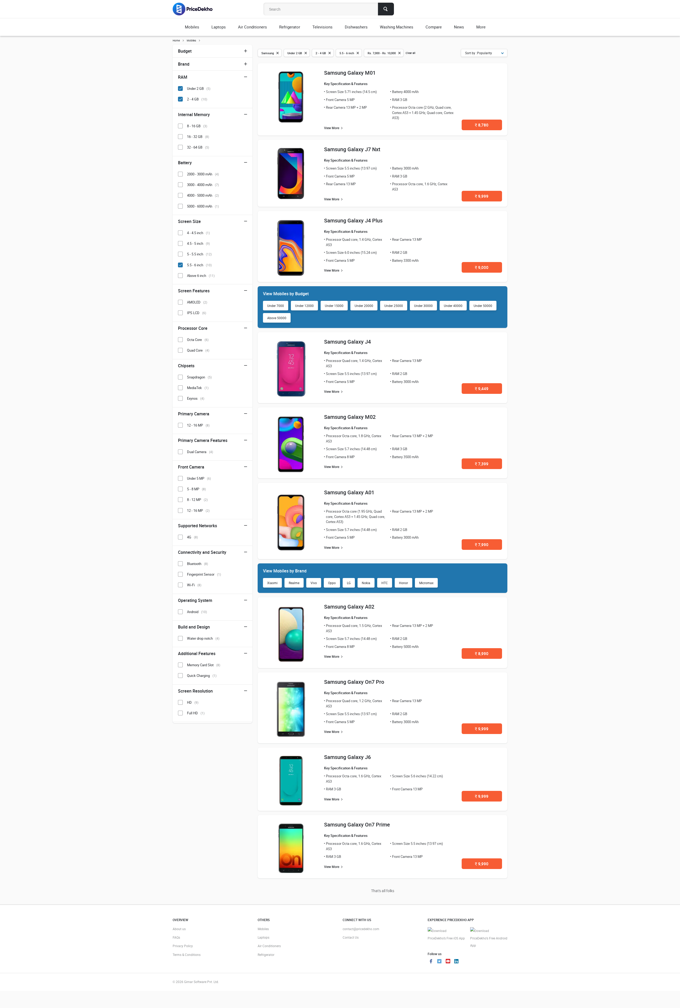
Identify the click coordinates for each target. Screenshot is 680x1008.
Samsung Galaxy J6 (347, 757)
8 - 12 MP (197, 499)
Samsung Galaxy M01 (350, 72)
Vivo (314, 583)
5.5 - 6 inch (199, 265)
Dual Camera (200, 451)
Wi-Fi (194, 585)
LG (349, 583)
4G (192, 537)
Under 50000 (483, 305)
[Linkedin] (456, 962)
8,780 (481, 125)
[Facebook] (431, 962)
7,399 (481, 463)
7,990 (481, 544)
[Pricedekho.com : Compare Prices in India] (196, 9)
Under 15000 (334, 305)
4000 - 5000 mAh (203, 195)
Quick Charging (201, 675)
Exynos (195, 398)
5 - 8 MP (196, 489)
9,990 (481, 863)
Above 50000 (276, 318)
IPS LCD (196, 312)
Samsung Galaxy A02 (349, 606)
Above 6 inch (201, 275)
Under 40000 (453, 305)
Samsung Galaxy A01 (349, 492)
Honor (403, 583)
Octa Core (198, 339)
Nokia (366, 583)
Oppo (332, 583)
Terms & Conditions (187, 954)
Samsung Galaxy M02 (350, 416)
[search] (386, 9)
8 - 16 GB (197, 126)
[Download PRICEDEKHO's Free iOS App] (446, 934)
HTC (384, 583)
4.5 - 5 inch (198, 243)
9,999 (481, 196)
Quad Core (198, 350)
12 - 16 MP (198, 425)
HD (192, 702)
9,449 (481, 388)
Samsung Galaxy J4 (347, 341)
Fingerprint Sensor (204, 574)
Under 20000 (364, 305)
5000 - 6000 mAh (203, 206)
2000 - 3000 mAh (203, 174)
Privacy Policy (183, 946)
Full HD (196, 713)
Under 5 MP (199, 478)
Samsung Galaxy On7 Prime (357, 824)
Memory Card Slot (203, 665)
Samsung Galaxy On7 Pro (354, 681)
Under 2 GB (198, 88)
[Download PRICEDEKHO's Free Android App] (488, 938)
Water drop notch (203, 638)
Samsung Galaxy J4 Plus (353, 220)
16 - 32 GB (198, 136)
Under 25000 (393, 305)
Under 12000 (304, 305)
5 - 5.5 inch (199, 254)
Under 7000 (275, 305)
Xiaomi (272, 583)
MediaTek (198, 387)
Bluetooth (197, 563)
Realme (294, 583)
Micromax (426, 583)
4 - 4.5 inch (198, 232)
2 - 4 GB (197, 99)
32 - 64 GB (198, 147)
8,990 (481, 653)
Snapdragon (199, 377)
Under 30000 (423, 305)
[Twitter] (439, 962)
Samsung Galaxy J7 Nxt (352, 149)
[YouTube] (448, 962)
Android (197, 611)
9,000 (481, 267)
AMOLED (197, 302)
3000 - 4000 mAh (203, 184)
